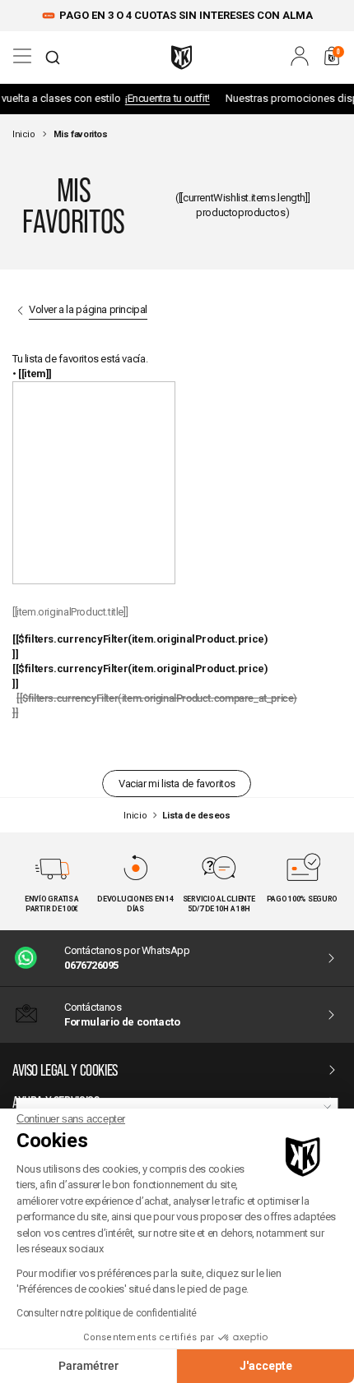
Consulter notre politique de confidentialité (106, 1313)
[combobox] (52, 57)
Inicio (23, 134)
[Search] (52, 57)
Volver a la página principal (88, 309)
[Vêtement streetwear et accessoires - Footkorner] (181, 57)
